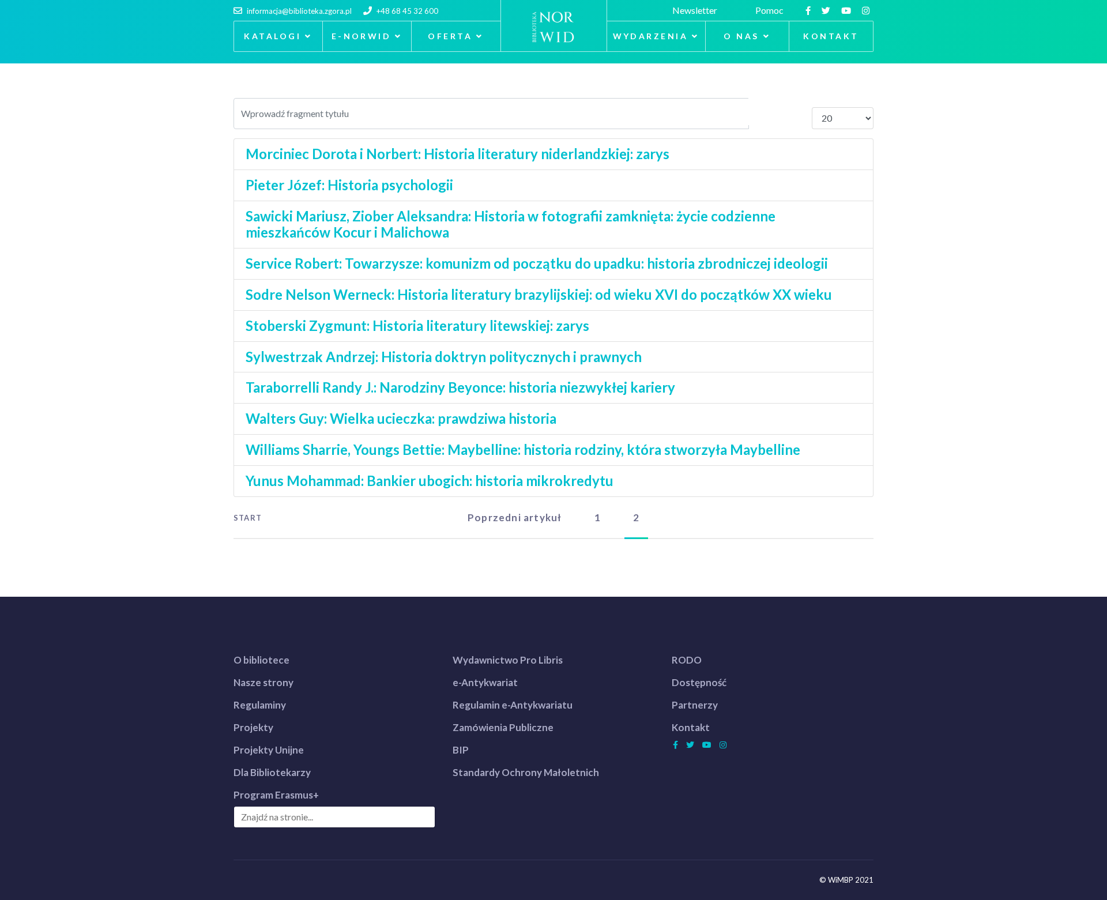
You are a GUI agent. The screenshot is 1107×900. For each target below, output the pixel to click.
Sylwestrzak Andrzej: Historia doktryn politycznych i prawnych (444, 356)
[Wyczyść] (796, 111)
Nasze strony (263, 682)
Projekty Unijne (269, 750)
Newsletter (696, 10)
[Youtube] (847, 10)
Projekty (253, 727)
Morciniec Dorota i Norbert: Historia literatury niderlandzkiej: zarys (457, 153)
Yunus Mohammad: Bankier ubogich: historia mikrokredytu (429, 480)
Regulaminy (260, 705)
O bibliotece (261, 660)
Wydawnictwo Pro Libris (508, 660)
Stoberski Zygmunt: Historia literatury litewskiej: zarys (417, 325)
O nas (741, 36)
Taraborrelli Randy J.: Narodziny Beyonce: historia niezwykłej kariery (460, 387)
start (248, 517)
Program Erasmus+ (276, 795)
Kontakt (831, 36)
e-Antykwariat (485, 682)
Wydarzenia (650, 36)
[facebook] (809, 10)
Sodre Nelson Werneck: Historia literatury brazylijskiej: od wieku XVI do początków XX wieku (539, 294)
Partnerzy (695, 705)
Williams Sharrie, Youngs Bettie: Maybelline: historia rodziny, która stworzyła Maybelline (523, 449)
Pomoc (771, 10)
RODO (687, 660)
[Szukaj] (764, 111)
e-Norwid (361, 36)
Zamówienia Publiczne (503, 727)
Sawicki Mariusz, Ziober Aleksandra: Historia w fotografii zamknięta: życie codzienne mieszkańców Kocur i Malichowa (510, 224)
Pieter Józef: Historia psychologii (349, 184)
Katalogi (272, 36)
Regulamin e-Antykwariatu (513, 705)
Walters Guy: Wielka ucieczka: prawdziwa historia (401, 418)
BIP (461, 750)
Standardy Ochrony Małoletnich (526, 772)
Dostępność (699, 682)
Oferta (450, 36)
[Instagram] (867, 10)
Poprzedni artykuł (515, 517)
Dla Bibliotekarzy (272, 772)
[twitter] (827, 10)
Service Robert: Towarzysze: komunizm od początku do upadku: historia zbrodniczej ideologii (537, 263)
